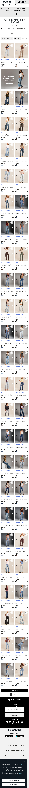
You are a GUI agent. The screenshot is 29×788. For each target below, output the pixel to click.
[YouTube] (22, 722)
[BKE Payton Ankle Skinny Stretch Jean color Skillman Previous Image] (17, 488)
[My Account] (3, 5)
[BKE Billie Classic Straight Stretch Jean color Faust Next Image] (12, 358)
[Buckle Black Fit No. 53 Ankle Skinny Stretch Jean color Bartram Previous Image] (3, 436)
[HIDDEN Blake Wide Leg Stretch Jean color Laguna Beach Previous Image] (3, 51)
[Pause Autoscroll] (14, 14)
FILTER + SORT (14, 33)
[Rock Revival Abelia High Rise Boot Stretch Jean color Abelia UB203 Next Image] (12, 202)
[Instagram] (16, 722)
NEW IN (16, 38)
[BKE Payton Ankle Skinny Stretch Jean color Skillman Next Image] (26, 488)
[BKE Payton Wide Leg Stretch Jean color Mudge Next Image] (12, 280)
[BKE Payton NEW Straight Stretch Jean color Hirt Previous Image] (17, 228)
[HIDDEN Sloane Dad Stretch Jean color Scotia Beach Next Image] (26, 384)
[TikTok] (13, 722)
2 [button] (14, 694)
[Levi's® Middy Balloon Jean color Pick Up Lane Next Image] (26, 176)
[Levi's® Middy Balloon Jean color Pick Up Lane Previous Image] (17, 176)
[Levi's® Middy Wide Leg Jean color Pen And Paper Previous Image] (3, 566)
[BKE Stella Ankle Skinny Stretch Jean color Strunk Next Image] (26, 592)
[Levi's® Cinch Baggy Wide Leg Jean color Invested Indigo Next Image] (12, 150)
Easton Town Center (19, 28)
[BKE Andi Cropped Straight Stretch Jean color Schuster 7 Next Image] (12, 670)
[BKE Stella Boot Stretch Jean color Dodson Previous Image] (17, 644)
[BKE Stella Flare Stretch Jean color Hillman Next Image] (26, 98)
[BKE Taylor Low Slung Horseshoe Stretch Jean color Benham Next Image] (26, 462)
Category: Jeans (6, 38)
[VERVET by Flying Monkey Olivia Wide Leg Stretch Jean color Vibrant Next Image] (12, 306)
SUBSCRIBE (14, 715)
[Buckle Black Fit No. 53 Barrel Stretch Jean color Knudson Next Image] (26, 436)
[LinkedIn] (19, 722)
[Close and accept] (24, 761)
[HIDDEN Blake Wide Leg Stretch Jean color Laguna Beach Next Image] (12, 51)
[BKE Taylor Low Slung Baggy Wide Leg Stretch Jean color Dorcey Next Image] (26, 410)
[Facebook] (6, 722)
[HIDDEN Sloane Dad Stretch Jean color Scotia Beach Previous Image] (17, 384)
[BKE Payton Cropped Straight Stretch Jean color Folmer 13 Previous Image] (3, 488)
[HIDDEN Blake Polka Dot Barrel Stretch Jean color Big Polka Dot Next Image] (12, 644)
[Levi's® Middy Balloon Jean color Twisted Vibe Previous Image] (17, 670)
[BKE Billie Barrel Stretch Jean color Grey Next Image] (26, 358)
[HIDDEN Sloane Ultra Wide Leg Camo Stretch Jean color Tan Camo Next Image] (26, 51)
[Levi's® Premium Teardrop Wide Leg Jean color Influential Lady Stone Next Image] (12, 618)
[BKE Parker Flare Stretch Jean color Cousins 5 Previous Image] (17, 280)
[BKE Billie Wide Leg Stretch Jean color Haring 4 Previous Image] (17, 332)
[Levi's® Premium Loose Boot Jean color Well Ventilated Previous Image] (17, 150)
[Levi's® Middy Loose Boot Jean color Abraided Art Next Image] (12, 176)
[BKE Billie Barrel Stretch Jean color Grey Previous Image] (17, 358)
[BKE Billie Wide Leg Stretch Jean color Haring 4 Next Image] (26, 332)
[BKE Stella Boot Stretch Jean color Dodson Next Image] (26, 644)
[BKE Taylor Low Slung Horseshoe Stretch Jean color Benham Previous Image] (17, 462)
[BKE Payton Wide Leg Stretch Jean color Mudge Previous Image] (3, 280)
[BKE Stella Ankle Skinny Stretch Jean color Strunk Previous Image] (17, 592)
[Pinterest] (9, 722)
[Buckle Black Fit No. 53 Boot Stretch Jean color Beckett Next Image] (26, 514)
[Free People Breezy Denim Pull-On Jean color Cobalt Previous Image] (3, 98)
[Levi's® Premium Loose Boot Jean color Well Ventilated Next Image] (26, 150)
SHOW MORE (14, 690)
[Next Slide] (17, 14)
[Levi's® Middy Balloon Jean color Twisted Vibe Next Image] (26, 670)
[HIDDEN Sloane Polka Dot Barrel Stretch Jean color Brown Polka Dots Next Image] (26, 540)
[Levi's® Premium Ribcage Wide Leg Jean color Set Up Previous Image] (17, 618)
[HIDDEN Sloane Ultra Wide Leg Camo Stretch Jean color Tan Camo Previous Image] (17, 51)
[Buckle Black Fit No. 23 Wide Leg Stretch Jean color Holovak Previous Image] (3, 540)
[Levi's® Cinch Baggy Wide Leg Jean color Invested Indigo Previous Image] (3, 150)
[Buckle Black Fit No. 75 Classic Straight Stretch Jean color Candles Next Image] (12, 332)
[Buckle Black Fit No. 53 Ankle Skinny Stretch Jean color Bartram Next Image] (12, 436)
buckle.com (22, 764)
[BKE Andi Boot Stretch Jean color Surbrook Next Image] (12, 462)
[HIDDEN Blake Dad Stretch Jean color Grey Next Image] (12, 410)
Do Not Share (13, 784)
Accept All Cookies (13, 780)
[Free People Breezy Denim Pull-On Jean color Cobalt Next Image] (12, 98)
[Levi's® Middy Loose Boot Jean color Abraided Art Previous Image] (3, 176)
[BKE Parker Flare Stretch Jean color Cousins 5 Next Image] (26, 280)
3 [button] (17, 694)
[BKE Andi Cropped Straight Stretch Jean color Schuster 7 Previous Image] (3, 670)
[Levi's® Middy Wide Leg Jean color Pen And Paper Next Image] (12, 566)
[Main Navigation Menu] (27, 5)
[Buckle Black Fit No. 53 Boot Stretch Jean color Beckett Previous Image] (17, 514)
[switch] (2, 28)
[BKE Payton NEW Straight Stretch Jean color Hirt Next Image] (26, 228)
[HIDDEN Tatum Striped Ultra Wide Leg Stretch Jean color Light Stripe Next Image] (26, 306)
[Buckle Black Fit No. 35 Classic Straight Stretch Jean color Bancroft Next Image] (12, 228)
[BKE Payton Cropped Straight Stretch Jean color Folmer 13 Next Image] (12, 488)
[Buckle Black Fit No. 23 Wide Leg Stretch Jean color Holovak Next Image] (12, 540)
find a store (16, 700)
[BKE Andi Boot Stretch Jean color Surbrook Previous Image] (3, 462)
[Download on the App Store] (9, 736)
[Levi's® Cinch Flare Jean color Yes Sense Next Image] (26, 566)
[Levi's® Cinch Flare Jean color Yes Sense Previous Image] (17, 566)
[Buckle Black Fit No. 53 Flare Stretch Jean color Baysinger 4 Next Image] (12, 514)
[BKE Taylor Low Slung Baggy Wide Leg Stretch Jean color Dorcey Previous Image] (17, 410)
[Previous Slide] (11, 14)
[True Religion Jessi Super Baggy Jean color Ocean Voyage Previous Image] (3, 124)
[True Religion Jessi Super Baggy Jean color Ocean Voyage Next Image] (12, 124)
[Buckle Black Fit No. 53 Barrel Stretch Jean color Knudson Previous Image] (17, 436)
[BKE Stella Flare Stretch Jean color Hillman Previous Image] (17, 98)
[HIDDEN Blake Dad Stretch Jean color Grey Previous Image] (3, 410)
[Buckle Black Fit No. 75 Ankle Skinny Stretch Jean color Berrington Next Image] (26, 202)
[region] (13, 773)
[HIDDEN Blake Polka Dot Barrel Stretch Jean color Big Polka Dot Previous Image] (3, 644)
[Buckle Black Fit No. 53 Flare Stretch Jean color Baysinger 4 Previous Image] (3, 514)
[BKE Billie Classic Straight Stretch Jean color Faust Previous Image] (3, 358)
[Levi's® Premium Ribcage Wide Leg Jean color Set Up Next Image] (26, 618)
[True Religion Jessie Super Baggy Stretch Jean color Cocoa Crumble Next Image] (26, 124)
